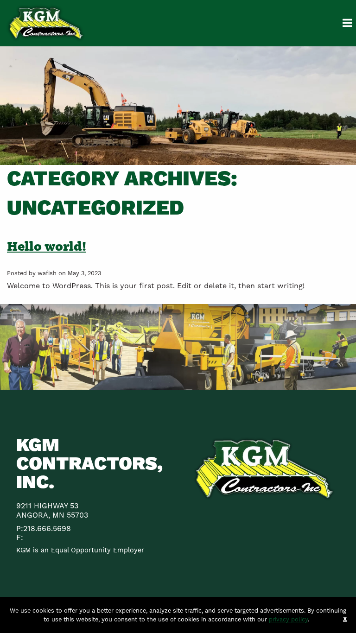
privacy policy (288, 619)
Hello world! (46, 246)
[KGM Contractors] (46, 22)
